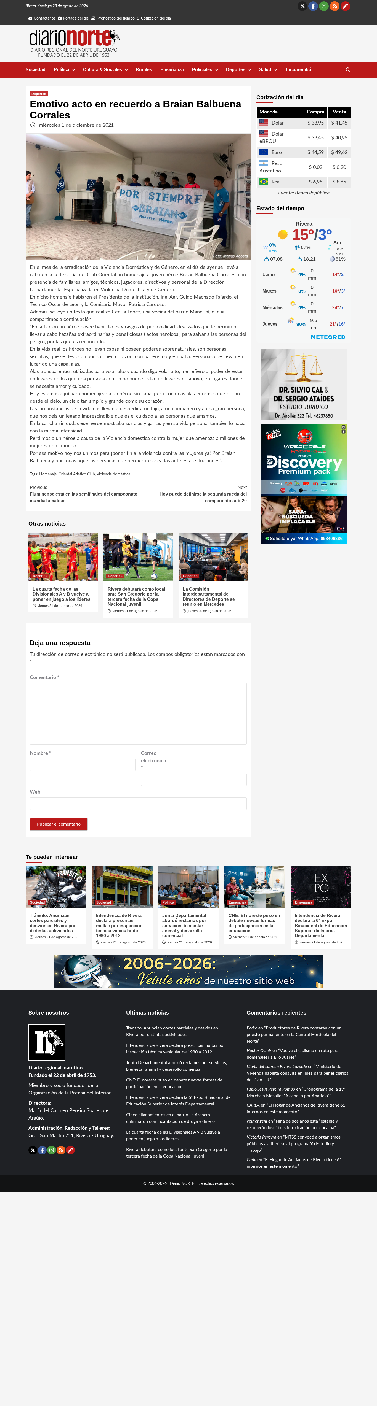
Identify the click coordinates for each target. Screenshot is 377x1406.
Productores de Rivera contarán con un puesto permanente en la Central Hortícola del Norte (294, 1034)
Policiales (202, 69)
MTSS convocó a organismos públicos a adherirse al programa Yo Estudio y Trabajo (294, 1144)
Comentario (44, 677)
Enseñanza (172, 69)
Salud (265, 69)
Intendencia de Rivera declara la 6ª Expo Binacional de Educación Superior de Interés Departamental (321, 925)
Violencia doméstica (113, 474)
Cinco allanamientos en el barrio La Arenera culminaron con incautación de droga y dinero (170, 1118)
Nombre (40, 753)
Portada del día (76, 18)
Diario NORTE (182, 1183)
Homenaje (48, 474)
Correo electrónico (153, 761)
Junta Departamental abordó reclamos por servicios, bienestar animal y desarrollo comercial (184, 925)
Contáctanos (44, 18)
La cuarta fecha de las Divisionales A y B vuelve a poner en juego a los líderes (62, 594)
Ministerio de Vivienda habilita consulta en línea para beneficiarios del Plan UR (297, 1073)
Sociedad (36, 69)
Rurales (144, 69)
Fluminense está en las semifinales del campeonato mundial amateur (83, 494)
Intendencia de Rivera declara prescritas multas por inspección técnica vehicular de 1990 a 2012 (119, 925)
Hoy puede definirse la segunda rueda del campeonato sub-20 (203, 494)
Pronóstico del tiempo (116, 18)
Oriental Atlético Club (77, 474)
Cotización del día (156, 18)
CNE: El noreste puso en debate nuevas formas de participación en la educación (254, 923)
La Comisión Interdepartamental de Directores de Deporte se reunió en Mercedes (209, 597)
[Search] (347, 70)
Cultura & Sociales (102, 69)
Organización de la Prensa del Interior (69, 1093)
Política (61, 69)
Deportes (235, 69)
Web (35, 792)
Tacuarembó (298, 69)
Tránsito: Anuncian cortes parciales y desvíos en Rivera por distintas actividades (53, 923)
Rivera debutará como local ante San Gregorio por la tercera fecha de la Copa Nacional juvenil (136, 597)
